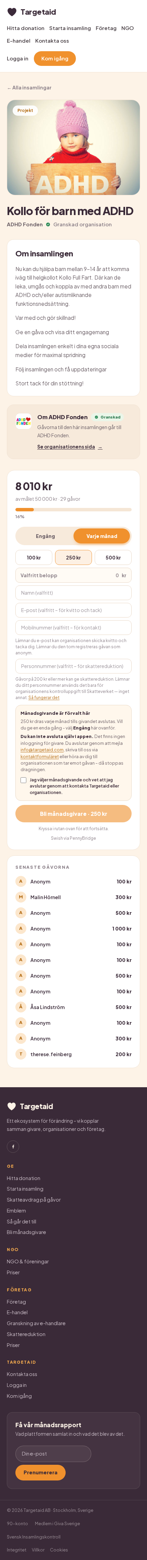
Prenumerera (40, 1472)
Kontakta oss (52, 40)
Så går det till (21, 1221)
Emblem (16, 1210)
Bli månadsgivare (26, 1232)
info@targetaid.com (42, 749)
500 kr (113, 557)
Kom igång (54, 58)
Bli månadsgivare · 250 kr (73, 813)
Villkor (38, 1549)
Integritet (16, 1549)
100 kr (34, 557)
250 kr (73, 557)
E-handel (18, 40)
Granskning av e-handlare (36, 1323)
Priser (13, 1272)
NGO (127, 28)
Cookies (59, 1549)
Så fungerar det (43, 697)
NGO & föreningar (28, 1261)
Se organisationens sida (70, 447)
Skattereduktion (26, 1334)
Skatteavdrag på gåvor (34, 1199)
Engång (45, 536)
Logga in (17, 58)
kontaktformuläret (40, 756)
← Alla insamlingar (29, 87)
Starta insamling (70, 28)
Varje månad (101, 536)
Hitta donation (25, 28)
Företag (106, 28)
